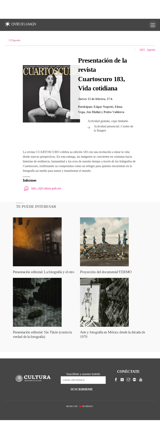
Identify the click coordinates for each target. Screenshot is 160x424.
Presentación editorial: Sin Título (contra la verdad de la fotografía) (42, 334)
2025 (142, 49)
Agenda (151, 49)
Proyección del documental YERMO (106, 272)
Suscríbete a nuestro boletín (83, 374)
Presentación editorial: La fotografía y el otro (43, 272)
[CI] (20, 26)
